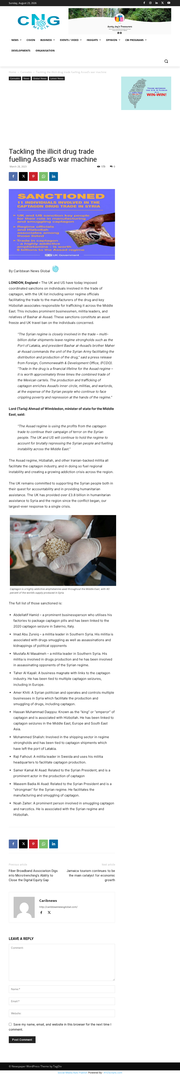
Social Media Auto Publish (73, 1072)
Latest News (56, 78)
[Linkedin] (156, 3)
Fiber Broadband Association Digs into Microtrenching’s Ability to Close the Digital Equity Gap (33, 875)
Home (12, 72)
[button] (166, 61)
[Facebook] (144, 3)
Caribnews (48, 900)
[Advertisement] (62, 114)
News (26, 78)
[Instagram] (150, 3)
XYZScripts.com (113, 1072)
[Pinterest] (33, 176)
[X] (162, 3)
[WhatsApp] (43, 176)
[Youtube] (168, 3)
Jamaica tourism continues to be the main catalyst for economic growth (91, 875)
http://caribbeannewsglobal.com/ (58, 906)
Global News (40, 78)
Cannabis (26, 72)
